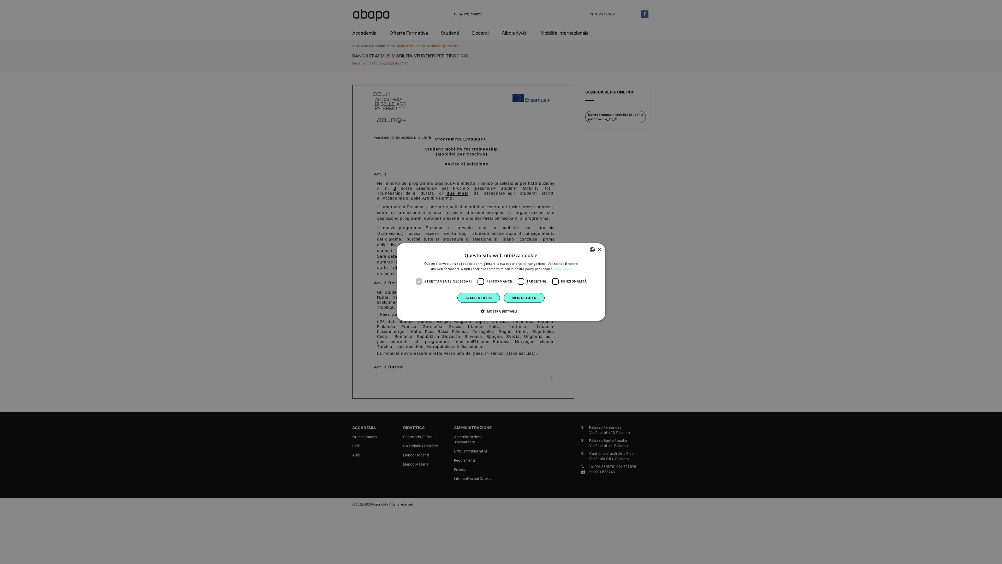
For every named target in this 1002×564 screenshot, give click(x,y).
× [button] (599, 249)
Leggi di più (563, 269)
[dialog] (501, 282)
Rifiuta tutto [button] (524, 297)
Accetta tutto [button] (479, 297)
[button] (501, 311)
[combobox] (592, 249)
